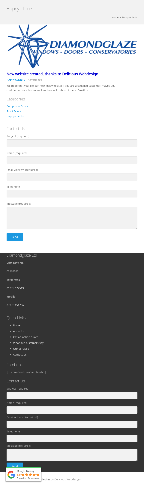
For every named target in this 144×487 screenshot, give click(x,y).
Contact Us (20, 354)
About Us (19, 331)
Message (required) (19, 203)
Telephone (13, 186)
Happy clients (16, 79)
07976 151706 (15, 305)
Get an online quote (25, 337)
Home (16, 325)
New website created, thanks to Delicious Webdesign (52, 73)
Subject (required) (18, 136)
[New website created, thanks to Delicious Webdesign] (72, 46)
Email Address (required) (22, 170)
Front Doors (14, 111)
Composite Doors (17, 106)
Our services (21, 348)
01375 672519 (15, 288)
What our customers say (28, 343)
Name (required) (17, 153)
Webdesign (43, 479)
